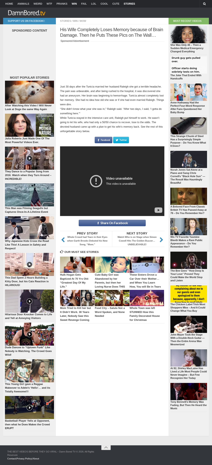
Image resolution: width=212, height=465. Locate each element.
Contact (11, 458)
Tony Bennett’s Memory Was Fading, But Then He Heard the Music (188, 405)
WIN (74, 3)
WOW (83, 21)
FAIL (84, 3)
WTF (49, 3)
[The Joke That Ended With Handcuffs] (188, 65)
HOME (9, 3)
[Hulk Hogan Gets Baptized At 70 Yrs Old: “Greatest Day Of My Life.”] (77, 265)
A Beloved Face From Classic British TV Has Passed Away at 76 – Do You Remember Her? (188, 209)
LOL (93, 3)
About (35, 458)
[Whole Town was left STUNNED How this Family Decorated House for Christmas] (147, 298)
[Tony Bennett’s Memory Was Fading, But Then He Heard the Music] (188, 391)
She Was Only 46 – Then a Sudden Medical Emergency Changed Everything (186, 48)
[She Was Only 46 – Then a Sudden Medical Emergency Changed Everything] (188, 34)
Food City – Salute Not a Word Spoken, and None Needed (110, 312)
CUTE (115, 3)
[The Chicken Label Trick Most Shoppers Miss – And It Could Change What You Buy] (188, 294)
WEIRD (38, 3)
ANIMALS (23, 3)
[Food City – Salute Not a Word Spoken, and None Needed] (112, 298)
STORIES (129, 3)
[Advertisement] (112, 62)
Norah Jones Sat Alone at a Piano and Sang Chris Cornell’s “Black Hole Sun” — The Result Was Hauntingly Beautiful (187, 176)
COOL (104, 3)
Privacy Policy (24, 458)
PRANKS (61, 3)
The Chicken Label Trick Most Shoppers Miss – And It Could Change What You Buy (187, 307)
